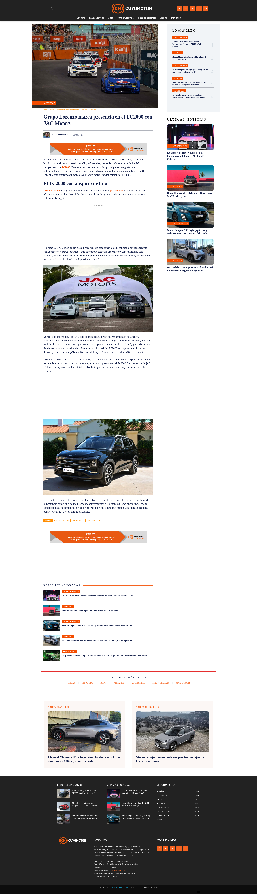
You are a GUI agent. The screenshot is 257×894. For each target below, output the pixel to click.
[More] (150, 134)
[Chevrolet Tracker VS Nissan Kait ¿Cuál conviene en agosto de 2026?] (63, 818)
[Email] (138, 134)
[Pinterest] (119, 134)
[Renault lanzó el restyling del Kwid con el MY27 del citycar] (51, 610)
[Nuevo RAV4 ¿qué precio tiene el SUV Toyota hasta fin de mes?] (63, 793)
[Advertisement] (98, 225)
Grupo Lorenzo (52, 190)
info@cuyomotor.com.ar (118, 870)
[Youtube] (205, 8)
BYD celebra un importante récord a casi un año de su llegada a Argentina (97, 640)
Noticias (49, 103)
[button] (52, 8)
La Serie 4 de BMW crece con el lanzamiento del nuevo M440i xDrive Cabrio (98, 595)
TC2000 (66, 167)
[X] (199, 8)
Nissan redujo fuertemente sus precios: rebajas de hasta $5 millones (170, 759)
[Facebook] (179, 8)
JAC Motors (116, 190)
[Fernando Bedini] (47, 134)
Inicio (45, 110)
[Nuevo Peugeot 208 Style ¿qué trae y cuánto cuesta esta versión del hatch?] (51, 625)
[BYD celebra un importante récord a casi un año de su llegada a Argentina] (51, 640)
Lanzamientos (71, 591)
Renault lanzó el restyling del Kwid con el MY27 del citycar (90, 610)
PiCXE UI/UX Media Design (119, 887)
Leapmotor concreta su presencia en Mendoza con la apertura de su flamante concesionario (105, 655)
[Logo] (131, 9)
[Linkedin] (131, 134)
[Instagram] (185, 8)
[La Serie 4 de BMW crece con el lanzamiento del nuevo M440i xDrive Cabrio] (51, 595)
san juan (91, 521)
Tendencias (69, 651)
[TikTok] (192, 8)
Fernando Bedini (62, 135)
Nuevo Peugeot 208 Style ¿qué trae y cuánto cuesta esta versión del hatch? (97, 625)
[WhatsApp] (125, 134)
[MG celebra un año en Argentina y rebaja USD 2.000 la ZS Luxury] (63, 806)
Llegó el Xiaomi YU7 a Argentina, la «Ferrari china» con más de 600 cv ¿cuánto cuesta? (84, 759)
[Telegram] (144, 134)
